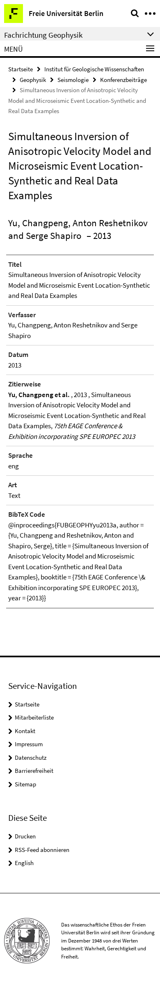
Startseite (20, 69)
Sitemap (25, 784)
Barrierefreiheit (34, 771)
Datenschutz (30, 757)
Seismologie (73, 80)
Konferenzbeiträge (123, 80)
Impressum (29, 744)
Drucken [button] (25, 836)
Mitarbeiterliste (34, 717)
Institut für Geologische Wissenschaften (94, 69)
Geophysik (33, 80)
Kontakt (25, 731)
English (24, 863)
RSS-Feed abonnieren (42, 850)
